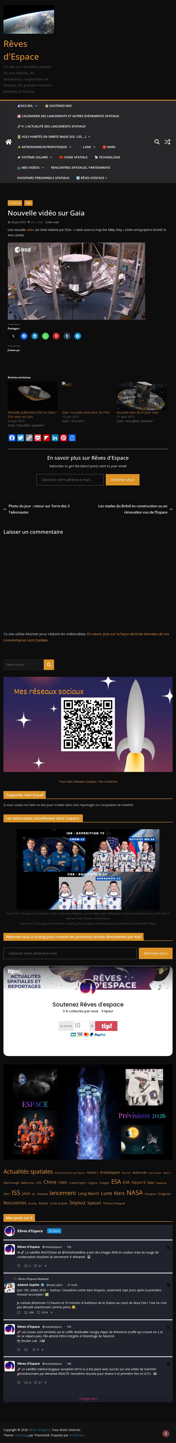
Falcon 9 (138, 1182)
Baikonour (27, 1183)
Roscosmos (14, 1203)
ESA (33, 222)
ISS (16, 1192)
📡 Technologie (107, 157)
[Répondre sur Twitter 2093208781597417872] (19, 1383)
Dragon (104, 1183)
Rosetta (32, 1203)
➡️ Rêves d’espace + (91, 178)
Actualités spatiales (28, 1171)
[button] (35, 106)
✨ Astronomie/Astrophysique (42, 147)
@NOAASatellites (74, 1252)
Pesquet (150, 1194)
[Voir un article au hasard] (167, 142)
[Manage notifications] (165, 1433)
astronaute (155, 1172)
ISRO (6, 1194)
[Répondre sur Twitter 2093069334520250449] (19, 1313)
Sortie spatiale (59, 1203)
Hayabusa (161, 1182)
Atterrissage (11, 1183)
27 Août (72, 1285)
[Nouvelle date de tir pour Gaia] (142, 396)
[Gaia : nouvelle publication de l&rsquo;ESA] (87, 396)
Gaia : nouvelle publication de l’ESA (86, 412)
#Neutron (120, 1332)
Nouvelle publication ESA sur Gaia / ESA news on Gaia (32, 414)
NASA (135, 1192)
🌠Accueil (25, 106)
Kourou (42, 1194)
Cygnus (93, 1183)
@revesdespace (52, 1247)
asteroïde (139, 1172)
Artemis (126, 1172)
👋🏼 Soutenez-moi (58, 106)
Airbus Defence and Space (70, 1172)
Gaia (28, 203)
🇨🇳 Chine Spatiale (73, 157)
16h (69, 1364)
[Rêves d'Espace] (8, 142)
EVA (126, 1182)
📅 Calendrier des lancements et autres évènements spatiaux (68, 116)
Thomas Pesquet (114, 1203)
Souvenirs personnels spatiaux (43, 178)
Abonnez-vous (122, 479)
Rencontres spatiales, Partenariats (80, 167)
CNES (62, 1182)
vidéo (30, 230)
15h (69, 1247)
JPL (33, 1194)
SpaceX (94, 1202)
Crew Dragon (77, 1183)
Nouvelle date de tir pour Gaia (137, 412)
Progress (164, 1194)
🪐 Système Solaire (32, 157)
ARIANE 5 (92, 1173)
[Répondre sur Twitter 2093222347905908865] (19, 1266)
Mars (119, 1193)
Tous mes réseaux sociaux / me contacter (88, 781)
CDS (39, 1183)
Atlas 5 (167, 1172)
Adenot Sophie (28, 1285)
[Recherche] (49, 664)
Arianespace (110, 1172)
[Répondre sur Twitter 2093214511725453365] (19, 1350)
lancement (63, 1192)
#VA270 (63, 1374)
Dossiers (14, 203)
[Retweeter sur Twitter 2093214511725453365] (27, 1350)
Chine (50, 1182)
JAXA (26, 1193)
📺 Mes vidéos (28, 167)
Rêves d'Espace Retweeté (33, 1279)
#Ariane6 (79, 1257)
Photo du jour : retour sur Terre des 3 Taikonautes (39, 509)
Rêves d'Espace (28, 1247)
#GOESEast (49, 1252)
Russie (43, 1203)
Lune (106, 1193)
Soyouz (77, 1202)
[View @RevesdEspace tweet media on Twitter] (88, 1257)
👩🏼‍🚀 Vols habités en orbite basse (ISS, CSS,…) (51, 137)
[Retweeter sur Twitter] (15, 1278)
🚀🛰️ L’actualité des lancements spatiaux (51, 126)
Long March (88, 1193)
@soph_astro (55, 1285)
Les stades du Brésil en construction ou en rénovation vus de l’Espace (132, 509)
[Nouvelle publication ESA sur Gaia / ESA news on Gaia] (33, 396)
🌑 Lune (85, 147)
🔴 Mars (109, 147)
